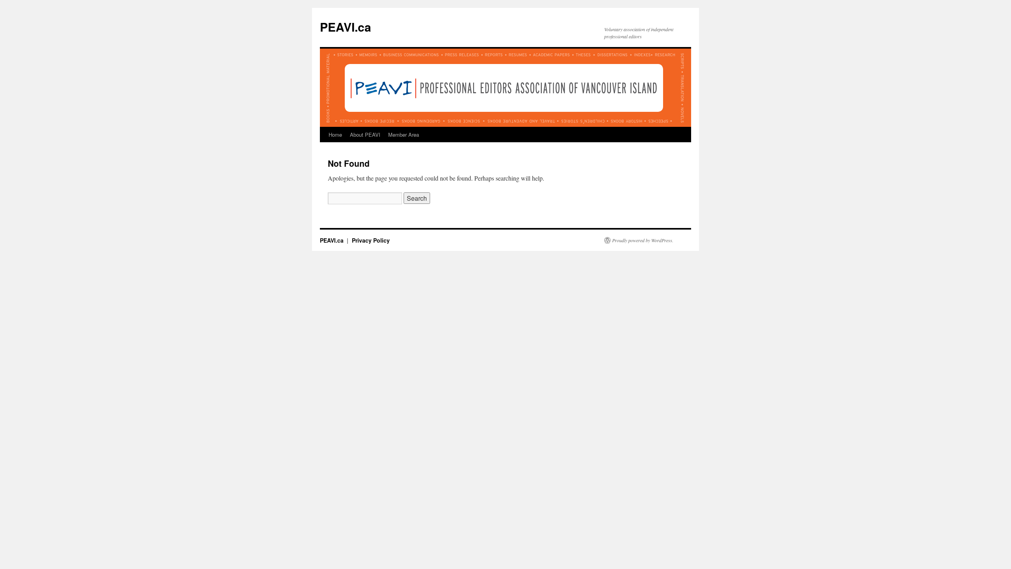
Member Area (403, 134)
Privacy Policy (371, 240)
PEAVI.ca (345, 26)
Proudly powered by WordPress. (642, 240)
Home (335, 134)
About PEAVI (365, 134)
